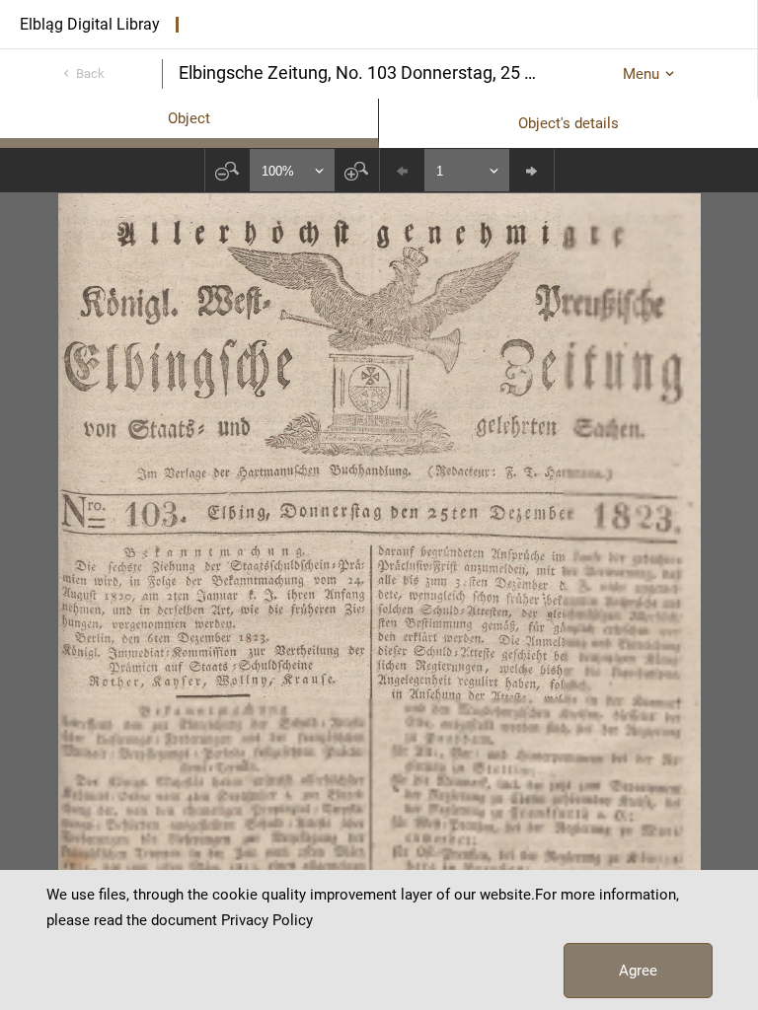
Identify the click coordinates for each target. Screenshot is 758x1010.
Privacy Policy (267, 920)
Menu (641, 74)
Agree (638, 970)
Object (189, 118)
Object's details (568, 123)
